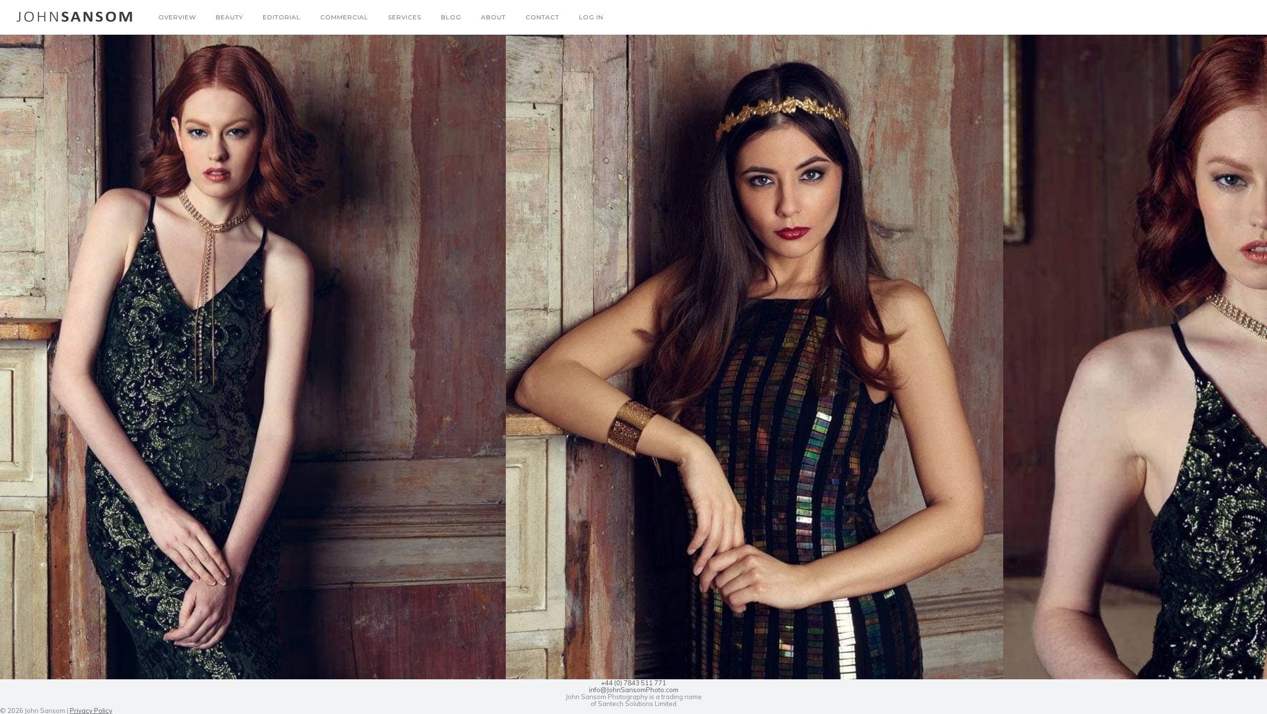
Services (404, 17)
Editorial (281, 17)
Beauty (229, 17)
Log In (591, 17)
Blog (451, 17)
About (493, 17)
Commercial (344, 17)
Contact (542, 17)
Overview (177, 17)
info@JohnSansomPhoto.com (634, 690)
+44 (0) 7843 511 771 (633, 683)
